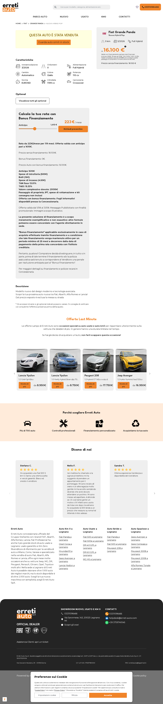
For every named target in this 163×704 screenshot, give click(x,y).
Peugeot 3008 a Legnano (139, 552)
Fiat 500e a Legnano (93, 541)
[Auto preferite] (137, 7)
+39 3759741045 (116, 622)
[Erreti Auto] (10, 7)
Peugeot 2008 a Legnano (139, 560)
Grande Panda (36, 23)
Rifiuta (74, 695)
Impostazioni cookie (47, 695)
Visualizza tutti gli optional (32, 101)
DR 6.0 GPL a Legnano (89, 554)
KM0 (103, 17)
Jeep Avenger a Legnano (67, 560)
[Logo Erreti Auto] (26, 615)
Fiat (25, 23)
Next (149, 373)
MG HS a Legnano (92, 559)
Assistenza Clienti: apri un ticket (32, 642)
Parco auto (40, 17)
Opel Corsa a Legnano (65, 545)
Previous (13, 373)
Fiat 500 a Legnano (92, 537)
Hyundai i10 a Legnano (65, 552)
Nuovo (64, 17)
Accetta (108, 695)
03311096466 (151, 7)
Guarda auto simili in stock (53, 42)
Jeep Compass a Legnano (139, 545)
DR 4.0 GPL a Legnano (89, 546)
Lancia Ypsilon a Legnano (67, 567)
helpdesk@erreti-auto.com (122, 618)
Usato (85, 17)
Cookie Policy (40, 690)
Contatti (124, 17)
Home (18, 23)
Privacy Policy (59, 690)
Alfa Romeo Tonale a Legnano (140, 567)
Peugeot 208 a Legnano (115, 549)
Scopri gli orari (71, 625)
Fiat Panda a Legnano (65, 538)
